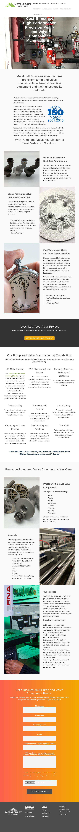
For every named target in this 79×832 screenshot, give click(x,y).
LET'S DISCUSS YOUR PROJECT (39, 338)
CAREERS (45, 816)
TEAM (44, 810)
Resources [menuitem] (36, 8)
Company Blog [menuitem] (37, 14)
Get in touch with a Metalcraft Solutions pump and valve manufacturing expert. (39, 330)
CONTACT (62, 806)
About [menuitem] (56, 8)
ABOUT (44, 807)
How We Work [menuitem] (47, 8)
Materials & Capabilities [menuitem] (41, 3)
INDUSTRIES (29, 812)
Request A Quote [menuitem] (65, 8)
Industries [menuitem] (54, 3)
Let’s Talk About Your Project (39, 326)
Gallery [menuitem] (63, 3)
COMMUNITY (46, 813)
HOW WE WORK (30, 816)
